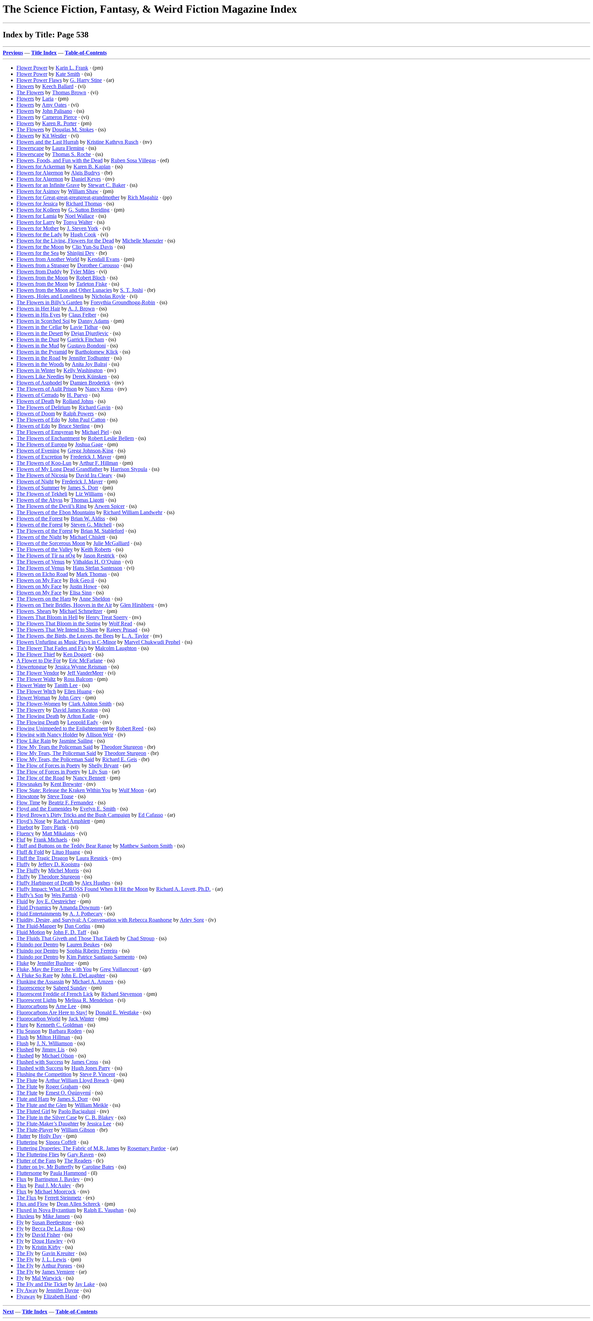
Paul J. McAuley (53, 1185)
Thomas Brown (69, 92)
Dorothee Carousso (98, 265)
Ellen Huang (78, 691)
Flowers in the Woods (40, 364)
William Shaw (83, 191)
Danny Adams (93, 321)
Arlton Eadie (81, 716)
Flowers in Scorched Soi (43, 321)
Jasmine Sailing (76, 741)
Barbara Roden (65, 1031)
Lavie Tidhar (84, 327)
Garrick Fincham (85, 339)
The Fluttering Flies (37, 1154)
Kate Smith (68, 74)
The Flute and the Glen (41, 1105)
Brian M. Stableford (102, 531)
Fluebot (24, 827)
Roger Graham (62, 1086)
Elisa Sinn (81, 592)
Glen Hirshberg (137, 605)
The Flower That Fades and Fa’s (51, 648)
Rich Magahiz (143, 197)
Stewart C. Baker (106, 185)
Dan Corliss (77, 926)
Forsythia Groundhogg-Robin (123, 302)
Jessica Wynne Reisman (81, 667)
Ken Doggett (77, 654)
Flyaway (25, 1296)
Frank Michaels (50, 839)
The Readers (78, 1161)
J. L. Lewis (54, 1259)
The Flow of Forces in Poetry (48, 765)
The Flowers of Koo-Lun (43, 463)
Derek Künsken (89, 376)
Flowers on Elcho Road (42, 574)
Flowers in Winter (35, 370)
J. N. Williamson (55, 1043)
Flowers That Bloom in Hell (47, 617)
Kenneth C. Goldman (59, 1025)
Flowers (25, 86)
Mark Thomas (91, 574)
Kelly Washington (83, 370)
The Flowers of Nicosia (42, 475)
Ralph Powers (78, 413)
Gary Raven (80, 1154)
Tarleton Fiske (91, 284)
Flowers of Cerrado (37, 395)
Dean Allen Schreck (78, 1204)
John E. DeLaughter (83, 975)
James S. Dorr (83, 488)
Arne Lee (66, 1006)
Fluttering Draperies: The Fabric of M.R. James (67, 1148)
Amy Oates (54, 105)
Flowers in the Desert (39, 333)
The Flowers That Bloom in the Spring (58, 623)
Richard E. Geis (119, 759)
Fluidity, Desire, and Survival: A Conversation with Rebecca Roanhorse (94, 920)
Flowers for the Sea (37, 253)
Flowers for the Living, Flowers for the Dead (65, 241)
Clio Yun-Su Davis (92, 247)
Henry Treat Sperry (107, 617)
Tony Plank (53, 827)
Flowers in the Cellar (39, 327)
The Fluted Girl (33, 1111)
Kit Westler (54, 136)
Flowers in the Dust (37, 339)
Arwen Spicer (109, 506)
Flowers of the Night (38, 537)
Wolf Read (120, 623)
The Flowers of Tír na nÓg (45, 555)
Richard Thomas (84, 204)
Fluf (20, 839)
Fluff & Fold (30, 852)
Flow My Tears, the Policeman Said (55, 759)
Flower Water (31, 685)
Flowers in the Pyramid (41, 352)
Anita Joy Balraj (89, 364)
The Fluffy (28, 870)
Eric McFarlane (86, 660)
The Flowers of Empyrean (44, 432)
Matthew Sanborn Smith (146, 846)
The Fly (25, 1253)
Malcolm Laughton (116, 648)
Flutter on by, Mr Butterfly (45, 1167)
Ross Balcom (78, 679)
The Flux (26, 1198)
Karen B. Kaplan (92, 166)
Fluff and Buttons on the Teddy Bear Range (64, 846)
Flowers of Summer (37, 488)
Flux (21, 1179)
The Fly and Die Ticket (41, 1284)
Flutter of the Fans (36, 1161)
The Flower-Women (38, 704)
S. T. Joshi (131, 290)
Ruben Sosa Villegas (133, 160)
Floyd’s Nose (30, 821)
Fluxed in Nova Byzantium (45, 1210)
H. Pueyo (77, 395)
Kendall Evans (103, 259)
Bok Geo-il (82, 580)
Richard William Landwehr (132, 512)
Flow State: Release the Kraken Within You (63, 790)
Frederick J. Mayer (90, 457)
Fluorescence (30, 988)
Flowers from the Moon (42, 278)
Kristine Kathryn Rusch (112, 142)
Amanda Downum (79, 907)
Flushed (25, 1049)
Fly (20, 1222)
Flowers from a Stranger (42, 265)
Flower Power (31, 68)
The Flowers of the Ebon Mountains (55, 512)
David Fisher (46, 1235)
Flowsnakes (29, 784)
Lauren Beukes (83, 944)
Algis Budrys (85, 173)
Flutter (23, 1136)
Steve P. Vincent (97, 1074)
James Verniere (58, 1272)
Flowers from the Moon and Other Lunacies (64, 290)
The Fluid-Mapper (36, 926)
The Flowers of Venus (40, 562)
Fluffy (23, 864)
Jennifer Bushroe (55, 963)
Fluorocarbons (32, 1006)
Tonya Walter (77, 222)
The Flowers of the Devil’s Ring (51, 506)
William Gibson (78, 1130)
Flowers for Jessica (37, 204)
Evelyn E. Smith (98, 809)
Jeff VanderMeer (85, 673)
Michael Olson (58, 1056)
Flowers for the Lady (39, 234)
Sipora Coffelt (61, 1142)
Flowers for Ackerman (40, 166)
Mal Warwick (46, 1278)
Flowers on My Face (38, 580)
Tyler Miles (82, 271)
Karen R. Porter (59, 123)
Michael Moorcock (55, 1191)
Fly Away (27, 1290)
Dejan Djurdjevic (89, 333)
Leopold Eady (82, 722)
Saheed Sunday (70, 988)
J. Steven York (82, 228)
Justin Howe (83, 586)
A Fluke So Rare (34, 975)
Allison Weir (99, 735)
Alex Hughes (95, 883)
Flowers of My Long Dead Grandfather (59, 469)
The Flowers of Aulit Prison (46, 389)
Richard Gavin (95, 407)
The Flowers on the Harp (43, 599)
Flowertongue (31, 667)
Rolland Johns (77, 401)
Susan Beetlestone (51, 1222)
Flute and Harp (32, 1099)
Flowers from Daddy (39, 271)
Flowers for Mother (37, 228)
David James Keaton (75, 710)
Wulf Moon (131, 790)
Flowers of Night (35, 481)
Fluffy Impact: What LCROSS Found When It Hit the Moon (82, 889)
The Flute (26, 1080)
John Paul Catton (86, 420)
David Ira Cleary (94, 475)
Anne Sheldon (94, 599)
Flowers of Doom (35, 413)
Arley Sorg (192, 920)
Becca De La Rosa (52, 1228)
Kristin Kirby (46, 1247)
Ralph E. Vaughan (104, 1210)
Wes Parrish (64, 895)
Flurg (22, 1025)
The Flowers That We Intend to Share (57, 630)
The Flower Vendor (37, 673)
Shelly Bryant (103, 765)
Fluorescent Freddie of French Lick (54, 994)
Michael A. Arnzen (92, 981)
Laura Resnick (92, 858)
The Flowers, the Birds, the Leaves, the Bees (65, 636)
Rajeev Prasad (121, 630)
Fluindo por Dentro (37, 944)
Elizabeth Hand (60, 1296)
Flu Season (28, 1031)
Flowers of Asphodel (39, 383)
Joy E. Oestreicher (56, 901)
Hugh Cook (83, 234)
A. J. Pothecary (86, 914)
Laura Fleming (68, 148)
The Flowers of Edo (38, 420)
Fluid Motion (30, 932)
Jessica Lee (99, 1124)
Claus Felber (82, 315)
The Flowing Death (37, 716)
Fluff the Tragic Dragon (42, 858)
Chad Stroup (140, 938)
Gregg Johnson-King (90, 450)
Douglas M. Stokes (73, 129)
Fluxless (25, 1216)
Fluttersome (29, 1173)
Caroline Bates (98, 1167)
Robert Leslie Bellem (111, 438)
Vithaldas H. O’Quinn (97, 562)
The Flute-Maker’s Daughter (47, 1124)
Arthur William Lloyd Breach (77, 1080)
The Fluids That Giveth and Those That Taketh (67, 938)
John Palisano (57, 111)
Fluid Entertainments (38, 914)
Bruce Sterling (74, 426)
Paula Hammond (68, 1173)
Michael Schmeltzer (80, 611)
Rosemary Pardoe (146, 1148)
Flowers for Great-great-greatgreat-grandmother (67, 197)
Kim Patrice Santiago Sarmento (101, 957)
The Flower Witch (36, 691)
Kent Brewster (66, 784)
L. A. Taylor (135, 636)
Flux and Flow (32, 1204)
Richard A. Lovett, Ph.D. (183, 889)
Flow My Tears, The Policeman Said (56, 753)
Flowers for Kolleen (38, 210)
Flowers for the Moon (40, 247)
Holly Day (50, 1136)
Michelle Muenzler (142, 241)
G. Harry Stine (86, 80)
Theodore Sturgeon (122, 747)
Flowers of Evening (37, 450)
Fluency (25, 833)
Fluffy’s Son (29, 895)
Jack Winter (81, 1019)
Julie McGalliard (111, 543)
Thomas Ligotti (87, 500)
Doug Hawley (47, 1241)
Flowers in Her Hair (38, 308)
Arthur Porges (57, 1266)
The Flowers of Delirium (43, 407)
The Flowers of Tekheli (41, 494)
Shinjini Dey (80, 253)
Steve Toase (60, 796)
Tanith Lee (66, 685)
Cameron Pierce (59, 117)
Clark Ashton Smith (90, 704)
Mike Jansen (56, 1216)
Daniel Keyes (86, 179)
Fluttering (26, 1142)
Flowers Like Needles (40, 376)
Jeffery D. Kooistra (59, 864)
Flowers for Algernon (39, 173)
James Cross (84, 1062)
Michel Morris (63, 870)
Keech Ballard (57, 86)
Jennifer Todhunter (89, 358)
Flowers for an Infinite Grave (48, 185)
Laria (48, 99)
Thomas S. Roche (71, 154)
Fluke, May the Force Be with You (54, 969)
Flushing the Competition (43, 1074)
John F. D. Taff (69, 932)
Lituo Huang (66, 852)
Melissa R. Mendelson (89, 1000)
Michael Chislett (87, 537)
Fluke (22, 963)
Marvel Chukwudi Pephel (152, 642)
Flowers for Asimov (38, 191)
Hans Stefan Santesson (97, 568)
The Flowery (30, 710)
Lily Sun (98, 772)
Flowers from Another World (47, 259)
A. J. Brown (81, 308)
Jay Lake (85, 1284)
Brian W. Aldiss (88, 518)
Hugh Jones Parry (90, 1068)
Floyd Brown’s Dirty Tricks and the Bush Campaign (73, 815)
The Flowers (30, 92)
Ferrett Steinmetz (63, 1198)
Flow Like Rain (33, 741)
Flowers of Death (35, 401)
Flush (22, 1037)
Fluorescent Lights (36, 1000)
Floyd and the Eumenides (44, 809)
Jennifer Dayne (62, 1290)
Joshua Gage (89, 444)
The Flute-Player (34, 1130)
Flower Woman (33, 697)
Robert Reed (129, 728)
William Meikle (91, 1105)
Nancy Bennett (89, 778)
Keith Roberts (96, 549)
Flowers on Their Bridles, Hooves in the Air (64, 605)
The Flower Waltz (36, 679)
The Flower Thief (35, 654)
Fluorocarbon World (38, 1019)
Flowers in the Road (38, 358)
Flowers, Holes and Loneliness (49, 296)
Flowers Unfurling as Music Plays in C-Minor (66, 642)
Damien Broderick (90, 383)
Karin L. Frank (72, 68)
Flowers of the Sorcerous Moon (50, 543)
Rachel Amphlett (72, 821)
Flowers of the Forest (39, 518)
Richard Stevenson (121, 994)
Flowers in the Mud (37, 346)
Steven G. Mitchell (91, 525)
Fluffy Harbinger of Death (44, 883)
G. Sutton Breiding (88, 210)
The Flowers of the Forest (44, 531)
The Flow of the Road (40, 778)
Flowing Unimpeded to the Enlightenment (62, 728)
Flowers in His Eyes (38, 315)
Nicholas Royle (108, 296)
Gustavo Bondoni (86, 346)
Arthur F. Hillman (98, 463)
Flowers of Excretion (39, 457)
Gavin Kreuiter (58, 1253)
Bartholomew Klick (96, 352)
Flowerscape (30, 148)
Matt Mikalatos (58, 833)
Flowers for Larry (35, 222)
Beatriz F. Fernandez (70, 802)
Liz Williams (89, 494)
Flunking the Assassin (40, 981)
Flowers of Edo (33, 426)
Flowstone (27, 796)
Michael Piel (95, 432)
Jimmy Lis (53, 1049)
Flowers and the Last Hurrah (47, 142)
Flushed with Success (39, 1062)
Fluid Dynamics (33, 907)
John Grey (69, 697)
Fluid (22, 901)
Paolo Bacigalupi (76, 1111)
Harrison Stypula (129, 469)
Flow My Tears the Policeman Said (54, 747)
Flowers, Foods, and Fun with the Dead (59, 160)
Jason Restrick (99, 555)
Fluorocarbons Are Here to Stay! (51, 1012)
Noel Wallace (79, 216)
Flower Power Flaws (39, 80)
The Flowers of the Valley (44, 549)
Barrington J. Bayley (57, 1179)
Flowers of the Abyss (39, 500)
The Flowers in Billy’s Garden (49, 302)
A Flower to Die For (38, 660)
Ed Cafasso (150, 815)
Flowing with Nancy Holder (47, 735)
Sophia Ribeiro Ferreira (92, 951)
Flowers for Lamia (36, 216)
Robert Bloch (90, 278)
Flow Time (28, 802)
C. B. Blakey (99, 1117)
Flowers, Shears (33, 611)
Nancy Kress (99, 389)
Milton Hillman (53, 1037)
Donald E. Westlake (117, 1012)
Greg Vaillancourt (119, 969)
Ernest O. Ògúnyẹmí (68, 1093)
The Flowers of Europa (41, 444)
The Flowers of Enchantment (48, 438)
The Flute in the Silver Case (46, 1117)
